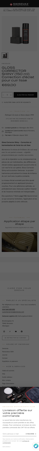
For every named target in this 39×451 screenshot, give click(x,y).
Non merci (7, 446)
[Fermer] (35, 390)
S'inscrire (30, 434)
